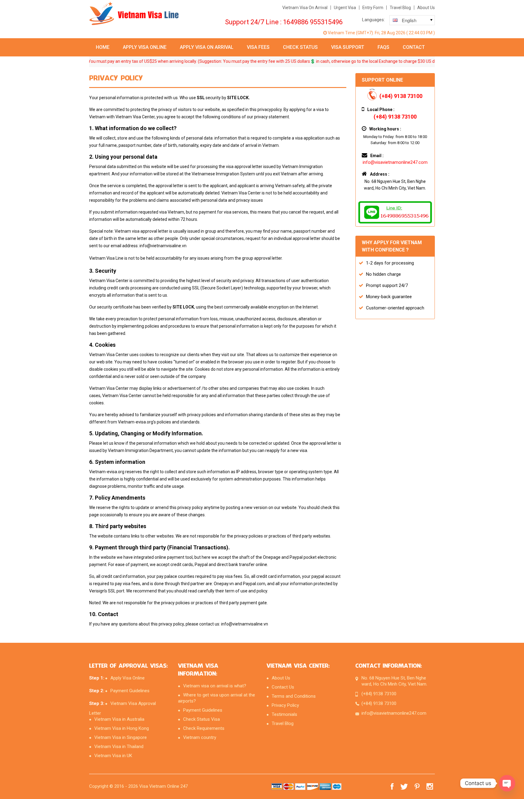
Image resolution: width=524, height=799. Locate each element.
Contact (414, 47)
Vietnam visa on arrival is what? (214, 686)
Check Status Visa (201, 719)
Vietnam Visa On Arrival (305, 7)
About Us (426, 7)
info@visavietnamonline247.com (395, 162)
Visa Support (347, 47)
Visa (276, 786)
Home (102, 47)
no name (325, 786)
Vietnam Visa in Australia (119, 719)
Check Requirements (203, 728)
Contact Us (283, 687)
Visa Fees (258, 47)
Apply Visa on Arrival (206, 47)
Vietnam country (199, 737)
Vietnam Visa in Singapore (120, 737)
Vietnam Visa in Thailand (118, 746)
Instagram (430, 786)
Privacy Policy (285, 705)
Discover (312, 786)
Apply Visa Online (144, 47)
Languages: (373, 19)
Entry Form (372, 7)
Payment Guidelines (129, 690)
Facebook (392, 786)
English (402, 21)
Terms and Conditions (294, 696)
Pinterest (417, 786)
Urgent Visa (345, 7)
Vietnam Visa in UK (113, 755)
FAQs (383, 47)
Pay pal (300, 786)
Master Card (288, 786)
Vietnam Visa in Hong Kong (121, 728)
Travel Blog (400, 7)
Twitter (404, 786)
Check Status (300, 47)
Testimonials (284, 714)
